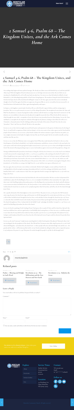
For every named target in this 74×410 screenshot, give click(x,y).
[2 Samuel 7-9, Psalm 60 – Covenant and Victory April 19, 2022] (72, 402)
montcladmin (15, 85)
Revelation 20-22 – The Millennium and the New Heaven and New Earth (34, 275)
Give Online (53, 346)
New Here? (59, 3)
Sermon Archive (28, 377)
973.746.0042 (59, 368)
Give (25, 382)
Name (5, 318)
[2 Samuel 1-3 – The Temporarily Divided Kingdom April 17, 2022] (1, 402)
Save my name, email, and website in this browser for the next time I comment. (26, 326)
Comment (6, 296)
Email (28, 318)
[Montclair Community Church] (16, 3)
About (25, 369)
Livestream (26, 373)
